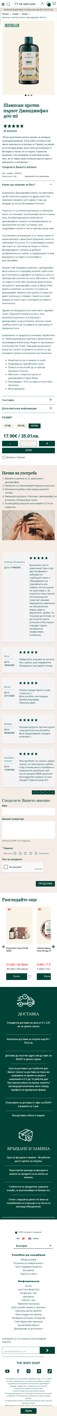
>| (52, 792)
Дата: (7, 567)
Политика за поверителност (28, 1263)
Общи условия (28, 1259)
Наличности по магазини (37, 176)
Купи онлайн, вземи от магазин (28, 1307)
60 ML (8, 426)
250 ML (21, 426)
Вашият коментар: (13, 818)
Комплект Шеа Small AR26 (17, 949)
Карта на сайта (29, 1273)
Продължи (45, 884)
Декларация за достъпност (28, 1328)
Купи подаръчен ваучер (28, 1314)
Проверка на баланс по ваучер (28, 1317)
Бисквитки (28, 1270)
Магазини (28, 1296)
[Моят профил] (42, 4)
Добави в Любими (15, 457)
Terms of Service (37, 1356)
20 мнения (10, 130)
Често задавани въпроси (28, 1266)
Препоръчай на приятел (28, 1310)
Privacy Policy (28, 1356)
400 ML (34, 426)
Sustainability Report (28, 1325)
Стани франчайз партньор (28, 1321)
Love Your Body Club (28, 1289)
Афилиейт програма (28, 1303)
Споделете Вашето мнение (19, 167)
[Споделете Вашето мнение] (13, 126)
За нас (28, 1285)
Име (4, 805)
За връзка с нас (28, 1292)
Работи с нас (28, 1300)
